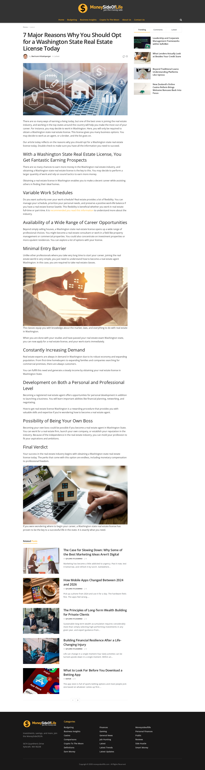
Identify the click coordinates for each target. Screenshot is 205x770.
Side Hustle (140, 743)
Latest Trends (106, 747)
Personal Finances (144, 731)
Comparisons (70, 739)
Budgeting (72, 19)
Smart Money (141, 747)
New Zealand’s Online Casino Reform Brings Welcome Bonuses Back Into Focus (167, 88)
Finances (104, 727)
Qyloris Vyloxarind (74, 559)
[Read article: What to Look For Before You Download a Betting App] (41, 681)
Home (61, 19)
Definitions (69, 747)
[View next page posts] (78, 700)
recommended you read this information (71, 210)
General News (106, 735)
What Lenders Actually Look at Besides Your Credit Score (167, 55)
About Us (126, 19)
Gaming (103, 731)
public (138, 735)
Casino (67, 735)
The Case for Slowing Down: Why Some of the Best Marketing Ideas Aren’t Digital (92, 552)
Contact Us (139, 19)
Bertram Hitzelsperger (41, 56)
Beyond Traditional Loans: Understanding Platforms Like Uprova (166, 72)
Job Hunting (105, 739)
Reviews (139, 739)
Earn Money (69, 751)
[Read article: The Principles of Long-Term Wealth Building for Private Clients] (41, 621)
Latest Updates (107, 751)
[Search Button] (181, 20)
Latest (32, 27)
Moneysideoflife (143, 727)
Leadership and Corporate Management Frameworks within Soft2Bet (166, 41)
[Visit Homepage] (102, 8)
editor (68, 679)
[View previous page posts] (73, 700)
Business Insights (88, 19)
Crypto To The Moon (109, 19)
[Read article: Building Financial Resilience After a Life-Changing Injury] (41, 651)
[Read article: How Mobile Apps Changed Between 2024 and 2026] (41, 591)
